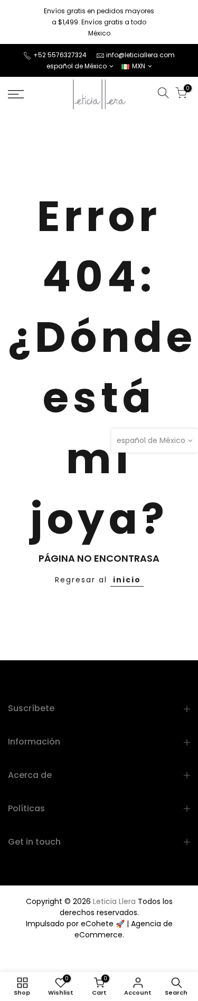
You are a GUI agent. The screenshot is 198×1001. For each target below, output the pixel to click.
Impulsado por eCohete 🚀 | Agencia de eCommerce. (99, 929)
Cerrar (23, 21)
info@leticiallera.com (140, 54)
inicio (127, 579)
